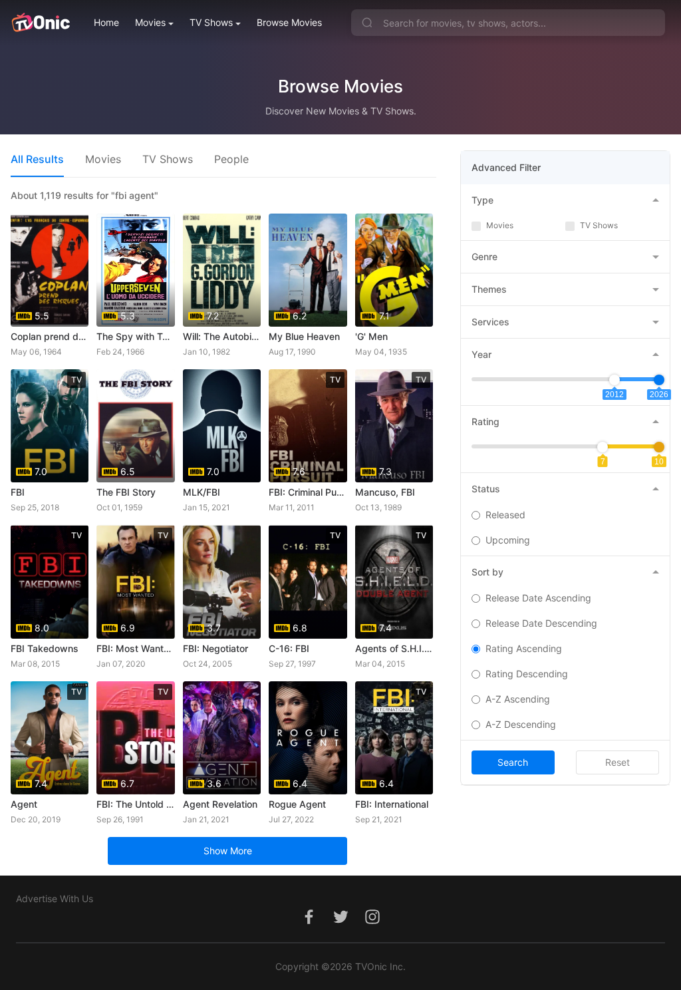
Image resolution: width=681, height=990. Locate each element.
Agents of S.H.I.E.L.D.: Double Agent (394, 648)
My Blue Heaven (304, 336)
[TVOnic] (40, 23)
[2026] (659, 380)
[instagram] (372, 923)
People (231, 159)
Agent (24, 804)
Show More (228, 850)
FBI (18, 492)
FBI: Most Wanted (135, 648)
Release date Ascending (538, 597)
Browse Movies (289, 22)
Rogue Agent (297, 804)
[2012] (614, 380)
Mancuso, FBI (385, 492)
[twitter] (340, 923)
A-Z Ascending (517, 699)
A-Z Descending (520, 724)
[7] (602, 447)
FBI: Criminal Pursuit (307, 492)
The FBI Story (126, 492)
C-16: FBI (289, 648)
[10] (659, 447)
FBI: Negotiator (215, 648)
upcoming (507, 540)
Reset (617, 762)
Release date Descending (541, 623)
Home (106, 22)
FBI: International (391, 804)
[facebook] (308, 923)
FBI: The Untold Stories (135, 804)
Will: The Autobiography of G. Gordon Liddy (222, 336)
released (505, 514)
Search (512, 762)
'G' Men (371, 336)
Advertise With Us (54, 898)
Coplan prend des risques (49, 336)
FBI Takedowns (44, 648)
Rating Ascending (523, 648)
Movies (150, 22)
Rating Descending (526, 673)
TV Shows (211, 22)
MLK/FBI (201, 492)
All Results (37, 159)
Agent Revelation (220, 804)
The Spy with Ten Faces (135, 336)
